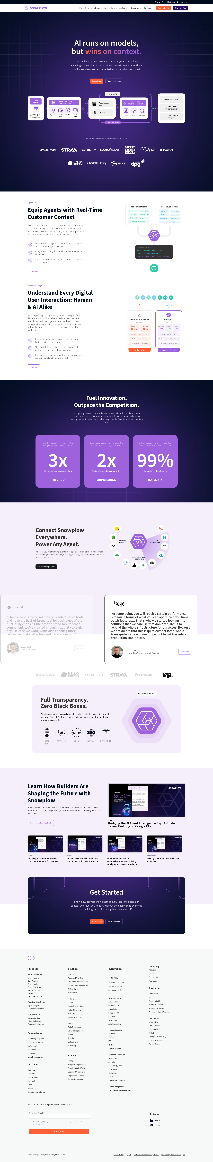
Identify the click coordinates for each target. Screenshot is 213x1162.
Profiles (31, 993)
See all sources (114, 1048)
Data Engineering (74, 1027)
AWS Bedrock (113, 1002)
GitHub (151, 1033)
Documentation (155, 1029)
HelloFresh (32, 1070)
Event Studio (33, 984)
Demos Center (154, 1044)
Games (70, 1002)
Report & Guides (155, 1001)
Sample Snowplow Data (77, 1064)
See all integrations (116, 1087)
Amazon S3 (112, 1069)
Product (71, 1034)
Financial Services (75, 1017)
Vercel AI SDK (113, 1013)
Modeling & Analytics (36, 1002)
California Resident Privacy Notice (146, 1155)
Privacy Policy (119, 1155)
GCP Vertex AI (113, 1005)
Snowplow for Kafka (116, 983)
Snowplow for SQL (115, 986)
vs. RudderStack (34, 1050)
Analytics (71, 1038)
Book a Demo (97, 81)
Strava (30, 1085)
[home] (36, 8)
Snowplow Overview (157, 1008)
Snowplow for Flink (115, 990)
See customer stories (36, 1092)
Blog (150, 997)
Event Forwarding (34, 987)
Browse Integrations (46, 567)
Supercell (31, 1081)
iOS (109, 1041)
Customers (124, 8)
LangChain (112, 1009)
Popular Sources (115, 1030)
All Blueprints (73, 993)
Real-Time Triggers (35, 996)
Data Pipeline (33, 981)
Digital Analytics (34, 1006)
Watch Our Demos (114, 81)
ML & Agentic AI (34, 1014)
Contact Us (153, 977)
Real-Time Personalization (78, 982)
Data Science (73, 1042)
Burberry (31, 1088)
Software (71, 1014)
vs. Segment (32, 1046)
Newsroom (153, 981)
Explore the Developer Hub (120, 1090)
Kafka (110, 1077)
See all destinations (116, 1080)
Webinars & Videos (156, 1005)
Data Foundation (35, 974)
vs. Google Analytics (35, 1042)
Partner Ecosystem (75, 1079)
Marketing (72, 1045)
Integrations (154, 1022)
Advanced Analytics (75, 978)
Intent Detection (34, 1021)
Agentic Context (34, 1018)
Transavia (31, 1074)
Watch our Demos (114, 921)
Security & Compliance (76, 1072)
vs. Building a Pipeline (36, 1039)
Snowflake (112, 1062)
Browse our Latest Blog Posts (41, 823)
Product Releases (168, 2)
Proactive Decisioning (36, 1024)
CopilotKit (112, 1016)
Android (111, 1037)
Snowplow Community (157, 1037)
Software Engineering (76, 1031)
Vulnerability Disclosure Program (173, 1155)
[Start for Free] (180, 8)
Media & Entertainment (77, 1006)
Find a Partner (154, 1026)
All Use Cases (73, 989)
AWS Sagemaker (114, 1024)
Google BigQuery (115, 1066)
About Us (152, 970)
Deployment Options (76, 1075)
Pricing (157, 2)
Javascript (112, 1034)
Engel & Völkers (33, 1077)
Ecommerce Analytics (36, 1009)
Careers (152, 973)
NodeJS (111, 1045)
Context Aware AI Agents (78, 985)
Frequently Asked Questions (160, 1012)
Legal (129, 1155)
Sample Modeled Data (76, 1068)
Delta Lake (112, 1073)
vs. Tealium (32, 1053)
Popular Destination (116, 1055)
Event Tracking (33, 978)
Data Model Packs (34, 990)
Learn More (34, 271)
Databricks (112, 1020)
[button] (84, 8)
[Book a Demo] (163, 8)
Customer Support (156, 1040)
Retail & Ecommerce (75, 1010)
